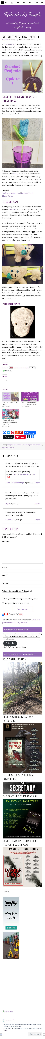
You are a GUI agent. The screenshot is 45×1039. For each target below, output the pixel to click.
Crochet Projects (10, 44)
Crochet (5, 40)
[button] (22, 76)
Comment (6, 541)
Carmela (8, 520)
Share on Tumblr (21, 367)
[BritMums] (8, 1012)
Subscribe (10, 643)
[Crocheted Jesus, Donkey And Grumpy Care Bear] (10, 414)
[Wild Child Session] (22, 663)
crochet (19, 445)
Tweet (4, 367)
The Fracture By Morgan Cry (20, 796)
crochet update (8, 448)
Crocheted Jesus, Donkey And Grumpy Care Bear (10, 422)
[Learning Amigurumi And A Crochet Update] (30, 397)
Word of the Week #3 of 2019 (24, 474)
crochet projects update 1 (32, 445)
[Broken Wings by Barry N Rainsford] (22, 725)
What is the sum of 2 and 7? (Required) (17, 591)
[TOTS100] (7, 1021)
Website (5, 583)
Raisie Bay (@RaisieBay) (14, 483)
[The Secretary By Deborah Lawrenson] (22, 783)
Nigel (7, 504)
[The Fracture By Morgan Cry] (22, 800)
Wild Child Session (14, 659)
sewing (15, 174)
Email (5, 575)
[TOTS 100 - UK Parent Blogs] (11, 1019)
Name (5, 568)
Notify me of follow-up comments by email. (21, 599)
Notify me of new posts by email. (16, 603)
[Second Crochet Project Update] (10, 397)
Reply (37, 483)
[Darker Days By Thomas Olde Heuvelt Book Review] (22, 849)
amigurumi (11, 445)
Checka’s (12, 209)
